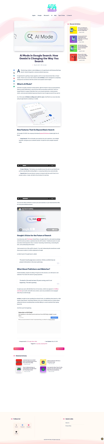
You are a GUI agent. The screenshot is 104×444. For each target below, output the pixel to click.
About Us (67, 422)
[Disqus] (38, 392)
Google (39, 15)
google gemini (44, 343)
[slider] (35, 165)
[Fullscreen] (54, 165)
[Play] (18, 165)
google (38, 343)
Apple (33, 15)
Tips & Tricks (61, 15)
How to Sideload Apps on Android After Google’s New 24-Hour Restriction (29, 369)
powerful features (45, 133)
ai (36, 343)
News (33, 341)
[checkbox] (102, 439)
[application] (36, 156)
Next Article (60, 348)
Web (55, 15)
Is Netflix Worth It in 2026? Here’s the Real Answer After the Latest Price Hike (30, 361)
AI (51, 15)
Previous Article (19, 348)
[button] (36, 156)
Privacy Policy (68, 425)
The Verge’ (29, 239)
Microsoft (46, 15)
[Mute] (52, 165)
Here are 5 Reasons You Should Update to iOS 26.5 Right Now (83, 29)
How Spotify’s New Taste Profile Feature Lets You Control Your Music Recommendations (54, 369)
